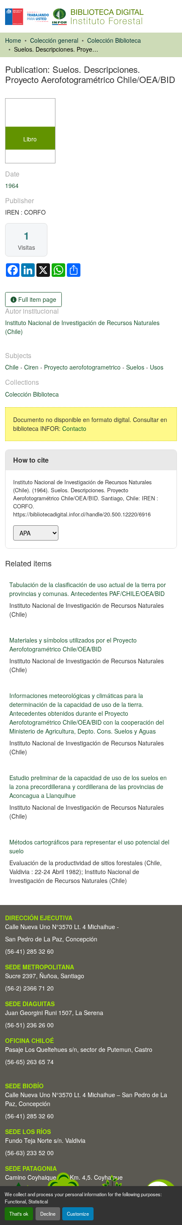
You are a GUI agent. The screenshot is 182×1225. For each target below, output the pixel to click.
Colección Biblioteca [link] (114, 40)
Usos (156, 367)
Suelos (136, 367)
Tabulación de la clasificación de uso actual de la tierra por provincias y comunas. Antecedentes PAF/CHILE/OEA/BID (87, 589)
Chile (12, 367)
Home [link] (13, 40)
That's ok (18, 1213)
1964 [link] (12, 185)
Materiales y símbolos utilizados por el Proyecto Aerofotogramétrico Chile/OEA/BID (73, 644)
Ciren (32, 367)
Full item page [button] (36, 299)
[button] (74, 16)
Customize (78, 1213)
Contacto (74, 428)
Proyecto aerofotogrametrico (83, 367)
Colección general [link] (54, 40)
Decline (47, 1213)
